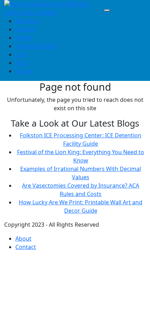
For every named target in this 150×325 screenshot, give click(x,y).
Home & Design (36, 46)
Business (27, 21)
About (23, 238)
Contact (25, 247)
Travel (23, 71)
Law (20, 54)
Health (24, 37)
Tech (21, 63)
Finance (25, 29)
